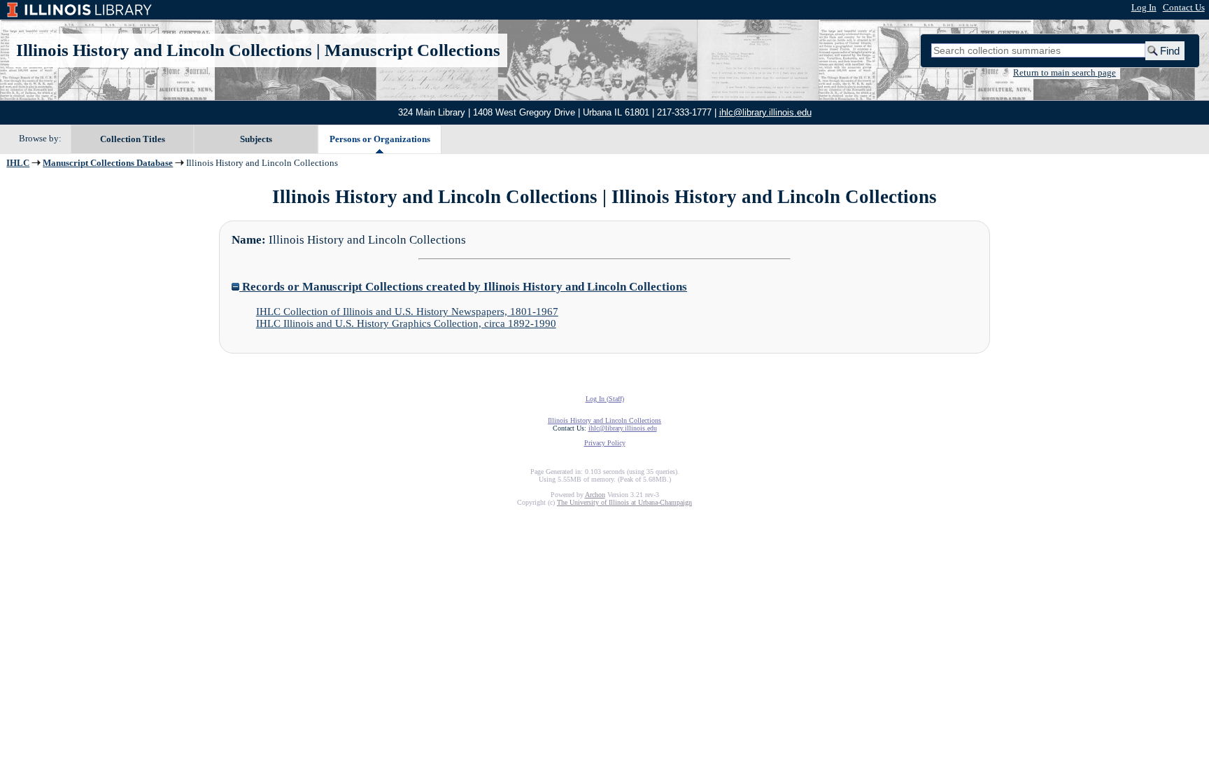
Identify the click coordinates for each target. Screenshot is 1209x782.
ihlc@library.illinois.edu (765, 112)
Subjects (256, 139)
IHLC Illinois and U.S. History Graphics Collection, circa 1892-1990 (406, 323)
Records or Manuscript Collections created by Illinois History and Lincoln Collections (463, 286)
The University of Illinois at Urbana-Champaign (624, 502)
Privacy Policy (604, 443)
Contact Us (1184, 8)
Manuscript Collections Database (108, 163)
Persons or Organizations (380, 139)
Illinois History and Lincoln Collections (164, 50)
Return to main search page (1064, 73)
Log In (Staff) (605, 399)
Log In (1144, 8)
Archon (595, 494)
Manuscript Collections (412, 50)
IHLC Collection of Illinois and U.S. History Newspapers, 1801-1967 (407, 311)
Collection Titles (132, 139)
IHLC (17, 163)
